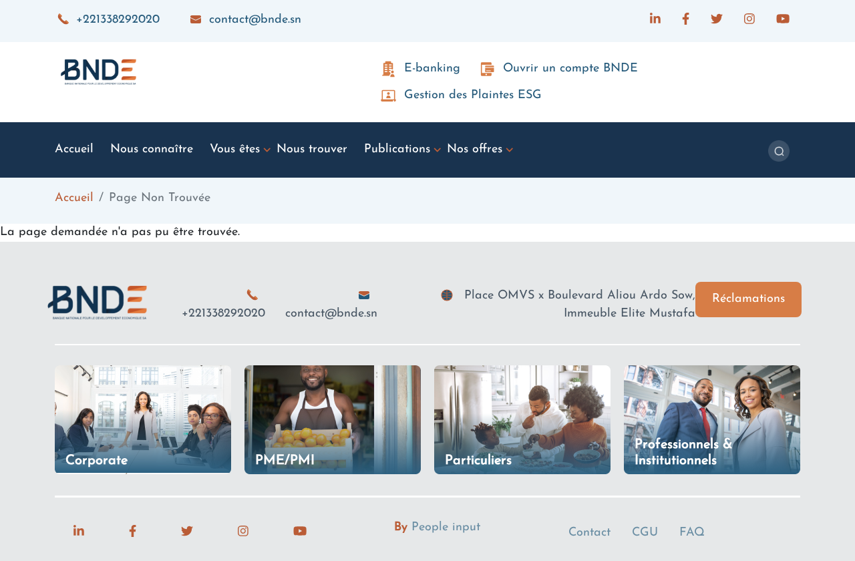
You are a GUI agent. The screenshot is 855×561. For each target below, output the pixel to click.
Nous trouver (312, 150)
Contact (589, 533)
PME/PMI (285, 460)
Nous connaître (151, 150)
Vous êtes (235, 150)
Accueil (74, 150)
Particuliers (478, 460)
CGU (645, 533)
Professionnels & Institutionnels (684, 452)
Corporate (96, 460)
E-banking (432, 69)
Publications (397, 150)
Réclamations (748, 299)
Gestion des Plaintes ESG (473, 95)
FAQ (692, 533)
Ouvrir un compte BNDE (570, 69)
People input (445, 528)
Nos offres (474, 150)
